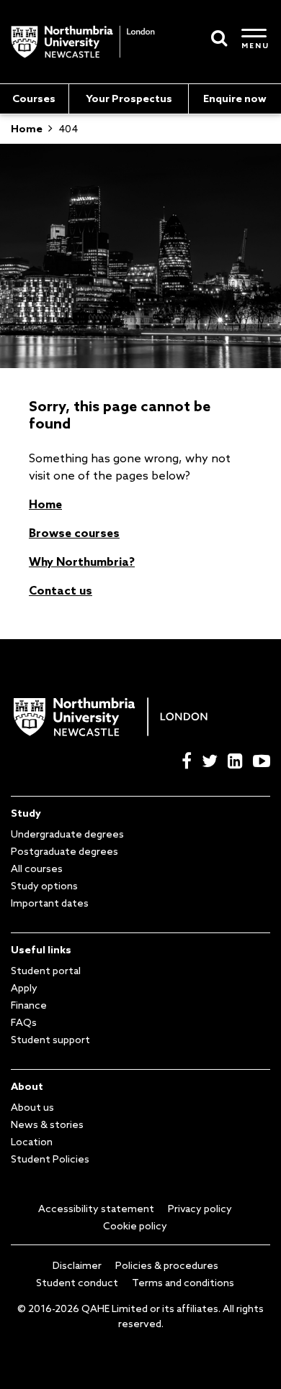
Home (45, 504)
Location (32, 1141)
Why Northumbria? (82, 561)
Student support (50, 1039)
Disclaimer (77, 1265)
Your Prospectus (129, 98)
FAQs (24, 1022)
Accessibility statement (96, 1208)
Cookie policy (135, 1225)
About (27, 1086)
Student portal (46, 970)
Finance (29, 1005)
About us (32, 1107)
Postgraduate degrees (64, 851)
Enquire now (235, 98)
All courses (37, 868)
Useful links (41, 949)
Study (26, 813)
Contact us (60, 590)
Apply (24, 987)
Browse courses (74, 533)
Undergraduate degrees (67, 834)
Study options (44, 885)
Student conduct (77, 1282)
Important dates (50, 903)
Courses (33, 98)
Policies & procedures (166, 1265)
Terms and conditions (183, 1282)
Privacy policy (200, 1208)
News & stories (47, 1124)
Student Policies (50, 1158)
